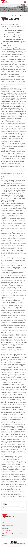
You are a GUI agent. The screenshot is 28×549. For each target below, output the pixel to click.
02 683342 (7, 530)
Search (21, 507)
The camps (17, 15)
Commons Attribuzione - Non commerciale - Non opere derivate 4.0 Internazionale (14, 545)
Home (13, 15)
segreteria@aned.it (10, 532)
